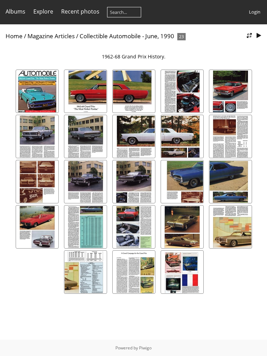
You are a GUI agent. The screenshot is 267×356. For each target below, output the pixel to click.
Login (254, 12)
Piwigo (145, 348)
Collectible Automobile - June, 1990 (127, 36)
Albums (15, 11)
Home (14, 36)
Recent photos (80, 11)
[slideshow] (258, 35)
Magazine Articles (51, 36)
